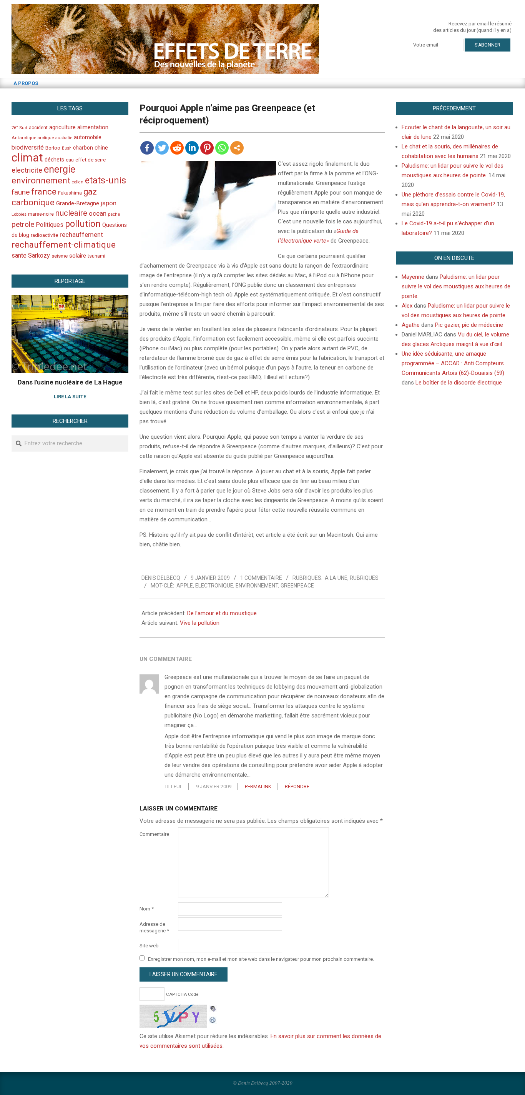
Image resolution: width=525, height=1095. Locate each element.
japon (108, 203)
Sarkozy (39, 255)
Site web (149, 946)
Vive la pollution (199, 622)
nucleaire (71, 213)
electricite (27, 170)
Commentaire (154, 834)
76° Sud (19, 127)
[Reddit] (177, 148)
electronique (214, 585)
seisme (60, 256)
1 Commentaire (261, 578)
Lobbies (19, 214)
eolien (77, 182)
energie (59, 169)
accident (38, 127)
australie (63, 137)
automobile (87, 137)
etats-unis (105, 180)
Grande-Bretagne (77, 203)
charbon (83, 148)
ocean (97, 213)
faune (21, 192)
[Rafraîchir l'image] (213, 1018)
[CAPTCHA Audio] (213, 1009)
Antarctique (24, 137)
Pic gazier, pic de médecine (469, 324)
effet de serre (90, 160)
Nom (147, 909)
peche (114, 214)
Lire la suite (70, 396)
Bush (66, 148)
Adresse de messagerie (154, 927)
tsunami (96, 256)
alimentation (92, 127)
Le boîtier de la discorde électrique (458, 382)
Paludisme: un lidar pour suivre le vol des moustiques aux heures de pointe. (456, 286)
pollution (83, 224)
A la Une (336, 578)
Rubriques (364, 578)
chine (101, 147)
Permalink (258, 786)
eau (70, 160)
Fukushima (70, 193)
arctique (46, 137)
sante (19, 255)
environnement (257, 585)
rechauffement (81, 234)
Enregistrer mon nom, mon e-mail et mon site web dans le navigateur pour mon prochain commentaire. (261, 959)
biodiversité (28, 147)
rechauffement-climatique (64, 245)
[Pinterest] (207, 148)
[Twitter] (162, 148)
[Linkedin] (192, 148)
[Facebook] (147, 148)
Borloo (52, 148)
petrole (23, 224)
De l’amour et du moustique (222, 613)
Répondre (297, 786)
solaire (77, 255)
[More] (237, 148)
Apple (184, 585)
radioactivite (44, 235)
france (43, 191)
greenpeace (297, 585)
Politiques (49, 224)
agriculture (62, 127)
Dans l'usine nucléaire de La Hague (70, 382)
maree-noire (41, 214)
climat (27, 157)
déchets (54, 159)
